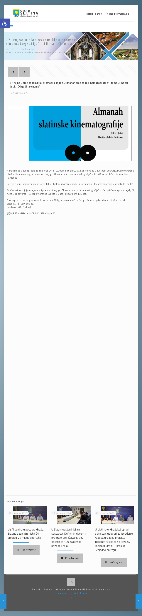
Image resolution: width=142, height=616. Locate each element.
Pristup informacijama (117, 14)
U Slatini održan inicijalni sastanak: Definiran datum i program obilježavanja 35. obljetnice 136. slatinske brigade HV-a (68, 537)
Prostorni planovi (93, 14)
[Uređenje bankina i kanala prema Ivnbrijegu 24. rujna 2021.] (139, 601)
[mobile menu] (11, 27)
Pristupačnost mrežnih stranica (71, 593)
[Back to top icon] (71, 582)
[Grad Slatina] (25, 13)
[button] (5, 23)
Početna (10, 49)
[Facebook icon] (71, 598)
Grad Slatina (27, 49)
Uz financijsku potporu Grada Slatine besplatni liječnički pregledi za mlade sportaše (25, 533)
